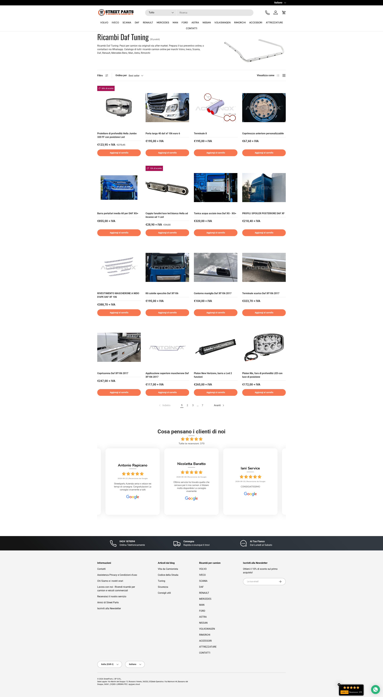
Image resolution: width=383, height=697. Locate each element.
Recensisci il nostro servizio (111, 596)
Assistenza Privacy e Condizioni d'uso (117, 574)
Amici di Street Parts (108, 602)
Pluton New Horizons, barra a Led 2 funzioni (213, 375)
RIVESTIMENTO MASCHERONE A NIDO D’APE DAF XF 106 (118, 295)
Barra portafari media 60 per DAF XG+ (117, 213)
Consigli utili (164, 592)
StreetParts (108, 679)
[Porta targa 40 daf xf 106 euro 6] (167, 107)
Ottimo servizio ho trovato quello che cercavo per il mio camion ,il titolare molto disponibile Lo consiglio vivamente (191, 487)
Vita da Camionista (168, 569)
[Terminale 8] (215, 107)
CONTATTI (191, 28)
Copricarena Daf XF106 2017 (112, 373)
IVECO (115, 22)
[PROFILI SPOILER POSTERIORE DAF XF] (264, 187)
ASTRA (195, 22)
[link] (164, 405)
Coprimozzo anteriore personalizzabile (263, 133)
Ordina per (121, 75)
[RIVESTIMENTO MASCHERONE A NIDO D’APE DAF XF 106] (119, 267)
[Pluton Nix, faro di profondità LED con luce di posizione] (264, 347)
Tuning (161, 580)
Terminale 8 (200, 133)
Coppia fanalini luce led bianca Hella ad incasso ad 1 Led (167, 215)
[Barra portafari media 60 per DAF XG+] (119, 187)
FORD (185, 22)
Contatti (101, 569)
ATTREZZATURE (274, 22)
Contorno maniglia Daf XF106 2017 (212, 293)
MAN (175, 22)
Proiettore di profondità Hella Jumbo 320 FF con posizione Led (117, 135)
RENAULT (148, 22)
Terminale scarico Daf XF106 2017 (260, 293)
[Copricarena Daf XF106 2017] (119, 347)
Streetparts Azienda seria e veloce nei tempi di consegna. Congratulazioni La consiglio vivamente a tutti (132, 486)
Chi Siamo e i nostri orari (110, 580)
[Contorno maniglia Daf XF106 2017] (215, 267)
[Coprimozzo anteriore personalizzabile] (264, 107)
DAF (137, 22)
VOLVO (104, 22)
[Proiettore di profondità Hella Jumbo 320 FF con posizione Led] (119, 107)
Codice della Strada (168, 574)
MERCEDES (163, 22)
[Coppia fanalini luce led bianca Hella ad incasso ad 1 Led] (167, 187)
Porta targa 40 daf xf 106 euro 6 (163, 133)
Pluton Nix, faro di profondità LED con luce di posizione (262, 375)
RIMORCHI (240, 22)
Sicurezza (163, 586)
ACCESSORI (255, 22)
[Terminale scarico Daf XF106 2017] (264, 267)
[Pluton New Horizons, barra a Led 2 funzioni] (215, 347)
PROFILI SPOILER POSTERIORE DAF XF (263, 213)
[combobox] (199, 12)
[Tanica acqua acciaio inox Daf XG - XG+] (215, 187)
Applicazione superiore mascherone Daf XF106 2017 (167, 375)
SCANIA (127, 22)
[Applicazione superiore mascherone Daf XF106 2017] (167, 347)
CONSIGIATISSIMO (250, 486)
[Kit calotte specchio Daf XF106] (167, 267)
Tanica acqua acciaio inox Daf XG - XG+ (215, 213)
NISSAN (207, 22)
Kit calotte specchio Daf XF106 (162, 293)
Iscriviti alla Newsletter (109, 608)
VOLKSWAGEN (222, 22)
